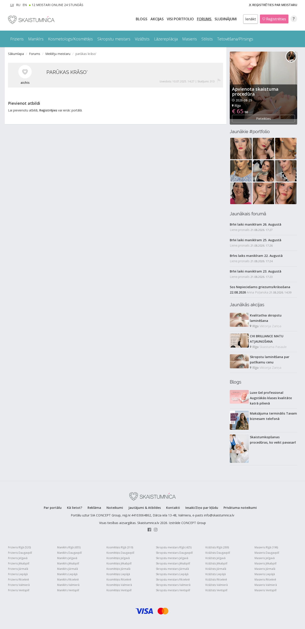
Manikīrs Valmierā (68, 585)
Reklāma (94, 507)
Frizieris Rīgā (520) (19, 547)
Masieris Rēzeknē (265, 579)
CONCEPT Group (193, 523)
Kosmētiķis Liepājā (118, 574)
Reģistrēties (275, 19)
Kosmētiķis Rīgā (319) (120, 547)
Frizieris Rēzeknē (18, 579)
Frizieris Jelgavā (17, 558)
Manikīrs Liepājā (67, 574)
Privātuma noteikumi (240, 507)
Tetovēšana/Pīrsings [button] (235, 39)
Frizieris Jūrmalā (18, 569)
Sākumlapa (16, 54)
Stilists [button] (207, 39)
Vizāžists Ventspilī (216, 590)
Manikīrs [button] (36, 39)
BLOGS (142, 19)
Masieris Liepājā (265, 574)
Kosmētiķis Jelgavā (118, 558)
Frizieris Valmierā (19, 585)
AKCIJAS (157, 19)
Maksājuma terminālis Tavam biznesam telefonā (273, 416)
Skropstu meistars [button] (113, 39)
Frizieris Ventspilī (18, 590)
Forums (204, 19)
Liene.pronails (240, 230)
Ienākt (250, 19)
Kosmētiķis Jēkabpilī (119, 563)
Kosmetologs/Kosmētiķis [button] (70, 39)
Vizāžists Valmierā (216, 585)
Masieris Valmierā (266, 585)
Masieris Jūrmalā (265, 569)
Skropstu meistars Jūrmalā (172, 569)
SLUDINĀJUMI (226, 19)
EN (25, 5)
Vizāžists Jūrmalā (215, 569)
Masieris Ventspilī (265, 590)
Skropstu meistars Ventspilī (173, 590)
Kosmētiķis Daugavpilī (120, 553)
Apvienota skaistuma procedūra (255, 91)
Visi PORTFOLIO (181, 19)
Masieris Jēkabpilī (265, 563)
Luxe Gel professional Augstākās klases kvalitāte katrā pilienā (271, 397)
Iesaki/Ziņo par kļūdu (201, 507)
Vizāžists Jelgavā (215, 558)
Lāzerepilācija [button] (166, 39)
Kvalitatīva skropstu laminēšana (266, 318)
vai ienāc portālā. (70, 110)
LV (12, 5)
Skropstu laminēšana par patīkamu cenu (269, 359)
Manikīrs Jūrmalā (67, 569)
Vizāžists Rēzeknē (216, 579)
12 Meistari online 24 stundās (57, 5)
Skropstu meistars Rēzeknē (173, 579)
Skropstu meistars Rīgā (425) (174, 547)
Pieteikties (263, 118)
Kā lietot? (74, 507)
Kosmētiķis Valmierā (119, 585)
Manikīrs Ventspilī (68, 590)
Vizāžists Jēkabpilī (216, 563)
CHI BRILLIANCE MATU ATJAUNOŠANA (266, 339)
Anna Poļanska (257, 292)
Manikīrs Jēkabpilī (68, 563)
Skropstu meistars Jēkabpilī (173, 563)
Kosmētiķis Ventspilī (119, 590)
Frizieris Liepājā (18, 574)
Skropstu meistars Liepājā (172, 574)
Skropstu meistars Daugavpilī (174, 553)
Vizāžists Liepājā (215, 574)
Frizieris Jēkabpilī (18, 563)
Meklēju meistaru (57, 54)
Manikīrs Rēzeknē (68, 579)
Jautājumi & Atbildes (144, 507)
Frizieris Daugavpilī (20, 553)
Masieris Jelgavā (265, 558)
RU (18, 5)
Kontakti (173, 507)
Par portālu (53, 507)
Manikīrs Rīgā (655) (69, 547)
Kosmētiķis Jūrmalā (118, 569)
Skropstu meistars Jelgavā (172, 558)
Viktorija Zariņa (270, 326)
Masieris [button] (189, 39)
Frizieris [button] (17, 39)
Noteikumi (115, 507)
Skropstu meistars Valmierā (173, 585)
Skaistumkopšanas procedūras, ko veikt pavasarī (273, 439)
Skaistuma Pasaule (273, 347)
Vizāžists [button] (142, 39)
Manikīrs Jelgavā (67, 558)
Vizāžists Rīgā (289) (217, 547)
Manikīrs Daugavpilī (69, 553)
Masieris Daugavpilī (267, 553)
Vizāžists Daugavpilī (217, 553)
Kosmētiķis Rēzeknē (119, 579)
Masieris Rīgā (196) (266, 547)
